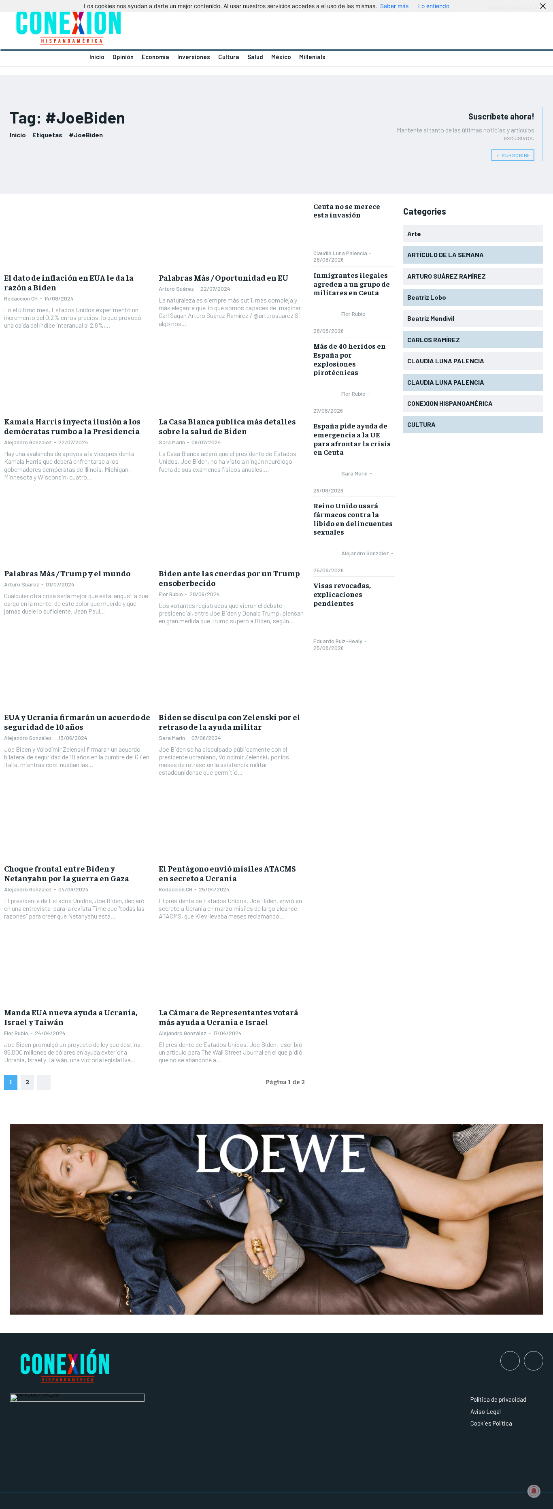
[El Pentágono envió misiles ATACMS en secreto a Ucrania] (232, 825)
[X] (533, 1360)
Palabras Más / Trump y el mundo (67, 573)
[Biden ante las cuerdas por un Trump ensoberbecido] (232, 530)
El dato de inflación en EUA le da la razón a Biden (69, 282)
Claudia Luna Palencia (340, 252)
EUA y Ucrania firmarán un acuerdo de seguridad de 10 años (77, 721)
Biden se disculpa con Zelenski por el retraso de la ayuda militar (229, 721)
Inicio (18, 135)
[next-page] (44, 1082)
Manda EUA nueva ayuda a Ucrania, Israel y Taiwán (70, 1017)
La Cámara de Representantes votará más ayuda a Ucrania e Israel (228, 1017)
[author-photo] (326, 236)
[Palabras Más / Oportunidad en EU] (232, 235)
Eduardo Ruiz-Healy (337, 640)
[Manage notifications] (533, 1491)
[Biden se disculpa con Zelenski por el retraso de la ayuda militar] (232, 674)
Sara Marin (172, 442)
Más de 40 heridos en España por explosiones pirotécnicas (349, 359)
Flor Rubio (171, 593)
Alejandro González (28, 442)
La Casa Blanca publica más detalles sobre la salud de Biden (227, 426)
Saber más (394, 5)
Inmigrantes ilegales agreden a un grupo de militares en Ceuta (351, 283)
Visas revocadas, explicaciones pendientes (342, 593)
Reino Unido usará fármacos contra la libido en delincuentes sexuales (353, 518)
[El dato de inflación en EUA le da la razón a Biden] (77, 235)
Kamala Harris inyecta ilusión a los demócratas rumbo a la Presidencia (72, 426)
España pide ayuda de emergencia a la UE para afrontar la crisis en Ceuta (352, 438)
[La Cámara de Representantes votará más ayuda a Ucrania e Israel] (232, 969)
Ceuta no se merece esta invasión (346, 210)
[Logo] (138, 27)
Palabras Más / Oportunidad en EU (223, 277)
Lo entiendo (433, 5)
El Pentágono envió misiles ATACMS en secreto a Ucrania (227, 873)
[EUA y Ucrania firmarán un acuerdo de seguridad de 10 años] (77, 674)
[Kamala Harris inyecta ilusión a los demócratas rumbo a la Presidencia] (77, 378)
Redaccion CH (21, 298)
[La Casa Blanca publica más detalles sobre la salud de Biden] (232, 378)
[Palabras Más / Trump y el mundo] (77, 530)
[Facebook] (510, 1360)
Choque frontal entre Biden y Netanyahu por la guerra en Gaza (66, 873)
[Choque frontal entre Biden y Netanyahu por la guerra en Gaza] (77, 825)
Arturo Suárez (176, 288)
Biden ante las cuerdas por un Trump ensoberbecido (229, 578)
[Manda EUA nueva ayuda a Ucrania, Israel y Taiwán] (77, 969)
